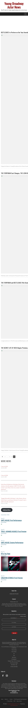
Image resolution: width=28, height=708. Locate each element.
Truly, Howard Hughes (14, 662)
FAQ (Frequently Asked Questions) (20, 699)
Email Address (14, 618)
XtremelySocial (14, 705)
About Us (6, 699)
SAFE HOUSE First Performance (11, 520)
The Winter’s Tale (14, 664)
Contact (11, 699)
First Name (14, 622)
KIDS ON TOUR (14, 594)
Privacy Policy (9, 701)
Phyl (14, 655)
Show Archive (19, 701)
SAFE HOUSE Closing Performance (12, 543)
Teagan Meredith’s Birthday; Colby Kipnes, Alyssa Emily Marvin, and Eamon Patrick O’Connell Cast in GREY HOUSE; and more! (13, 500)
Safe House (14, 657)
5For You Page (5, 554)
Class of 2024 (4, 475)
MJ (14, 653)
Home (2, 699)
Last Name (14, 626)
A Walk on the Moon (14, 666)
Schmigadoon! (14, 659)
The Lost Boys (14, 651)
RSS (14, 701)
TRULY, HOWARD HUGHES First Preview (13, 531)
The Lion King (14, 649)
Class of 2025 (4, 466)
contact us (9, 688)
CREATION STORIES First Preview (12, 578)
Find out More (3, 522)
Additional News (7, 510)
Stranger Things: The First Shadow (14, 661)
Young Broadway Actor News (14, 5)
